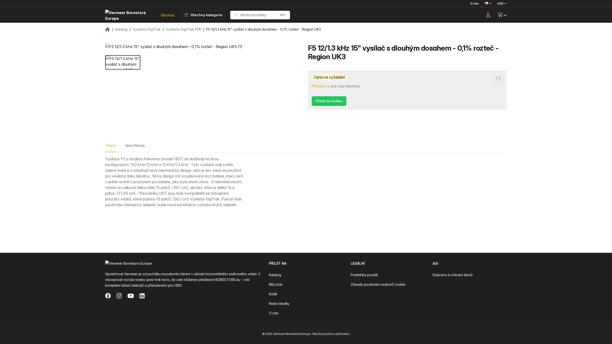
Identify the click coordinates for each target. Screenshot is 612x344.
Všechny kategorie (206, 15)
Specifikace (135, 145)
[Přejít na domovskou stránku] (129, 15)
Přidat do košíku (329, 101)
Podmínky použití (364, 275)
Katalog (275, 275)
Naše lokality (279, 303)
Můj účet (275, 284)
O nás (474, 3)
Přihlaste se (321, 86)
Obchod (167, 15)
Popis (110, 145)
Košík (273, 294)
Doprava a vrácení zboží (453, 275)
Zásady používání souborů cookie (378, 284)
